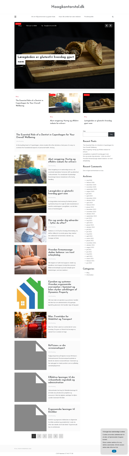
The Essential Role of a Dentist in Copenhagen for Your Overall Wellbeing (29, 103)
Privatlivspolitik (88, 16)
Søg (84, 131)
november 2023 (91, 211)
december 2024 (91, 198)
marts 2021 (90, 258)
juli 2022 (88, 229)
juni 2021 (89, 252)
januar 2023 (90, 225)
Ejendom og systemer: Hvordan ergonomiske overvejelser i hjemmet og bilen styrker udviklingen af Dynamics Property (62, 287)
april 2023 (89, 223)
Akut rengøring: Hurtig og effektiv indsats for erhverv (43, 59)
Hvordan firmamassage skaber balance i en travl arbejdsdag (61, 252)
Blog (19, 25)
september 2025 (91, 189)
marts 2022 (90, 238)
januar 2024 (90, 207)
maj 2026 (89, 180)
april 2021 (89, 256)
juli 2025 (88, 194)
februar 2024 (90, 205)
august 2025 (90, 191)
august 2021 (90, 247)
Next (110, 25)
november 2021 (91, 243)
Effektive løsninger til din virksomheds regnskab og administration (61, 380)
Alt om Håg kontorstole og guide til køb (43, 16)
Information (89, 275)
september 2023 (91, 216)
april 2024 (89, 202)
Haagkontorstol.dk (67, 7)
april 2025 (89, 196)
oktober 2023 (90, 214)
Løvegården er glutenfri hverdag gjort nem (96, 154)
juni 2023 (89, 218)
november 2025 (91, 187)
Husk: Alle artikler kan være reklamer (70, 16)
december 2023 (91, 209)
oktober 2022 (90, 227)
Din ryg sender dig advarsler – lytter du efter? (97, 156)
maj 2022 (89, 234)
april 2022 (89, 236)
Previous (106, 25)
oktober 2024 (90, 200)
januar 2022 (90, 240)
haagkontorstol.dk (51, 25)
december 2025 (91, 185)
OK (114, 451)
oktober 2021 (90, 245)
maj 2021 (89, 254)
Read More (107, 59)
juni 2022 (89, 231)
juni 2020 (89, 263)
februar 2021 (90, 261)
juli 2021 (88, 249)
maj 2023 (89, 220)
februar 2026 (90, 182)
